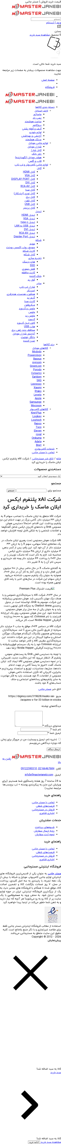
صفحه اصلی (47, 80)
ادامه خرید (34, 1142)
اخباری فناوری (46, 813)
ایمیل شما (54, 733)
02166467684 (46, 768)
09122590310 (29, 768)
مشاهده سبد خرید (50, 1142)
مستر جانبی (44, 689)
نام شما (56, 729)
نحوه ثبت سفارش (44, 834)
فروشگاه (49, 87)
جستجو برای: (54, 490)
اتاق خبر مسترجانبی (43, 459)
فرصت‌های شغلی (45, 806)
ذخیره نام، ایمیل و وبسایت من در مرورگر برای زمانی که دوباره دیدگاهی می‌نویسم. (31, 741)
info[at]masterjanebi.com (39, 775)
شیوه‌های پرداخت (44, 827)
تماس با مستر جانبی (43, 802)
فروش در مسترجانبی (43, 809)
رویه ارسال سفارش (44, 831)
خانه (58, 459)
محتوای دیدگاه (52, 726)
